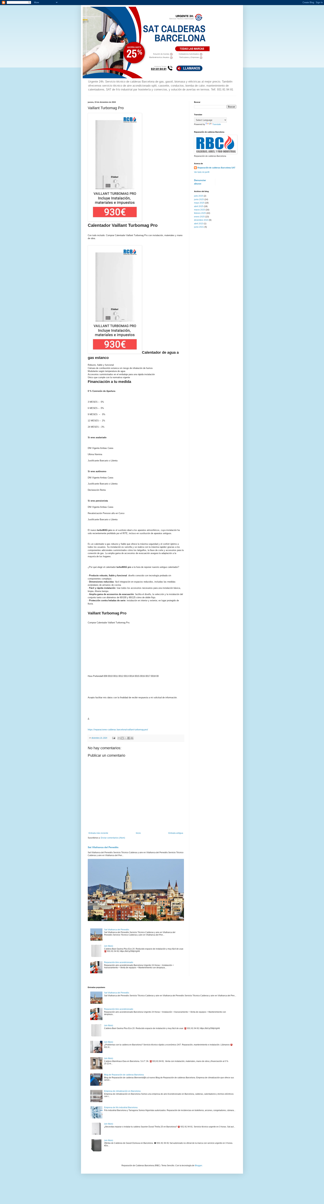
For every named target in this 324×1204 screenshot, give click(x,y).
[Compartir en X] (125, 738)
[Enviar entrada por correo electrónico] (113, 738)
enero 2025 (199, 216)
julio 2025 (198, 196)
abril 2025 (198, 206)
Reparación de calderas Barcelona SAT (216, 168)
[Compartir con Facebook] (128, 738)
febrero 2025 (200, 213)
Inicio (138, 833)
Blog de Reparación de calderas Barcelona (124, 1075)
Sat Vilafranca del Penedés (103, 847)
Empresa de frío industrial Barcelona (121, 1107)
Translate (216, 124)
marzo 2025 (199, 210)
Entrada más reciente (98, 833)
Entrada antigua (175, 833)
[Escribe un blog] (122, 738)
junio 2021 (199, 227)
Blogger (198, 1165)
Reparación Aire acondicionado (118, 962)
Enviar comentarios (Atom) (113, 838)
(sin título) (108, 946)
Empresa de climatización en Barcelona (122, 1091)
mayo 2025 (199, 203)
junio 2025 (199, 199)
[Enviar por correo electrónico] (119, 738)
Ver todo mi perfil (201, 172)
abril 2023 (198, 223)
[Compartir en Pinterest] (132, 738)
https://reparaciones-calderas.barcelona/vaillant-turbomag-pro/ (118, 729)
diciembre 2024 (201, 220)
